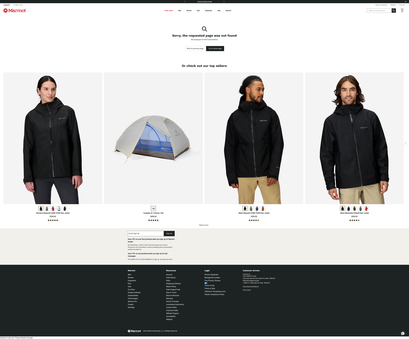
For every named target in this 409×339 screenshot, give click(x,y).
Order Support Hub (173, 290)
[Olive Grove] (46, 208)
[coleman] (7, 5)
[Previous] (185, 2)
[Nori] (354, 208)
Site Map (131, 307)
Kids (198, 10)
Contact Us (246, 274)
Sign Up (169, 233)
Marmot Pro (132, 301)
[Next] (224, 2)
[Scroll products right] (405, 143)
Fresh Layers (168, 10)
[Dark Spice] (262, 208)
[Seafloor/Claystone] (360, 208)
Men (179, 10)
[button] (403, 333)
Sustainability (133, 295)
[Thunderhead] (256, 208)
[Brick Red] (366, 208)
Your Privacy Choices (212, 281)
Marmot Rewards (172, 295)
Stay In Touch (171, 292)
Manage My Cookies (212, 278)
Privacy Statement (211, 275)
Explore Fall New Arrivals (205, 1)
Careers (130, 304)
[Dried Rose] (52, 208)
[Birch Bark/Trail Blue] (153, 208)
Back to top (203, 225)
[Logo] (14, 10)
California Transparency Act (214, 291)
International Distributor (251, 286)
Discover (228, 10)
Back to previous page (195, 49)
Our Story (131, 290)
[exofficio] (18, 5)
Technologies (133, 298)
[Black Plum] (64, 208)
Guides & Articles (134, 292)
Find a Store (247, 290)
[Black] (40, 208)
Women (189, 10)
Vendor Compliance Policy (214, 294)
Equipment (208, 10)
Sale (218, 10)
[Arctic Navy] (348, 208)
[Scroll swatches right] (69, 208)
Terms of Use (209, 285)
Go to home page (215, 49)
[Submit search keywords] (394, 10)
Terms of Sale (209, 288)
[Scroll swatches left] (36, 208)
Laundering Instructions (175, 304)
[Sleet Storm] (58, 208)
